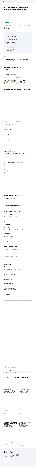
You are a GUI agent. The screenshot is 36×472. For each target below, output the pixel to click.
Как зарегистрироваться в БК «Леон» (14, 39)
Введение (9, 35)
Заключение (9, 52)
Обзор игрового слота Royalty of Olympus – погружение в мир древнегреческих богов (25, 441)
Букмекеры (12, 456)
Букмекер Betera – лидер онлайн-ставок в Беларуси (24, 390)
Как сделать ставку (10, 49)
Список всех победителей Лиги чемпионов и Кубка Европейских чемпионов (10, 423)
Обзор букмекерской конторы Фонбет (25, 406)
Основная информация (11, 36)
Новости (5, 456)
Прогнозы (6, 457)
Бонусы (11, 454)
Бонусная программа (11, 42)
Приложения (12, 455)
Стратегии (6, 454)
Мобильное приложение (11, 47)
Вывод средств (10, 50)
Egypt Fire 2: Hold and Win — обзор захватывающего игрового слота (24, 423)
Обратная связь (17, 455)
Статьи (5, 455)
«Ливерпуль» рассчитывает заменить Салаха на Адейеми (10, 440)
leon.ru (14, 124)
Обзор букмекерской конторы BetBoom (10, 406)
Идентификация (10, 40)
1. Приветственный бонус (13, 43)
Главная (17, 453)
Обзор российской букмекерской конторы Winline (10, 390)
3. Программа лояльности (13, 46)
